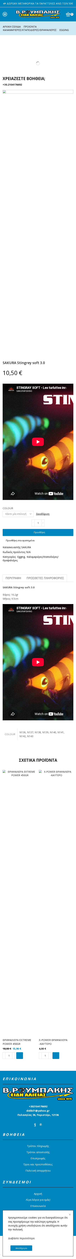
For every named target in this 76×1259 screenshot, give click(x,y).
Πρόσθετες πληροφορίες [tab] (45, 578)
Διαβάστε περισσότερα (21, 1238)
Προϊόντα (30, 26)
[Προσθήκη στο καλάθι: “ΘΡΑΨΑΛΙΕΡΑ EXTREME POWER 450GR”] (19, 1055)
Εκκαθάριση (42, 514)
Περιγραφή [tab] (13, 578)
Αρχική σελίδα (12, 26)
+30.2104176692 (12, 84)
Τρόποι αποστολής (38, 1152)
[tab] (13, 578)
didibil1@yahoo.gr (38, 1110)
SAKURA (26, 547)
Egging (64, 30)
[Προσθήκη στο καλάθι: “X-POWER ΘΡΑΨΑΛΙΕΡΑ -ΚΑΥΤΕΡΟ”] (55, 1055)
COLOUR (8, 508)
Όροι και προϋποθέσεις (38, 1164)
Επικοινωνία (38, 1206)
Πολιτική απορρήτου (38, 1170)
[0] (72, 14)
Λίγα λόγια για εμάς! (38, 1199)
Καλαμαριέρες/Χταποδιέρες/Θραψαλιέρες (30, 30)
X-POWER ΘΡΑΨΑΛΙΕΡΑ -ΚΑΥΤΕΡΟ (53, 1042)
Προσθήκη (39, 532)
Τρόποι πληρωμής (38, 1146)
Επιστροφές (38, 1158)
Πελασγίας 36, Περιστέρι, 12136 (38, 1115)
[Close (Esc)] (0, 1254)
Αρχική (38, 1193)
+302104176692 (38, 1106)
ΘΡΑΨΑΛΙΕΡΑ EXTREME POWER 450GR (17, 1042)
